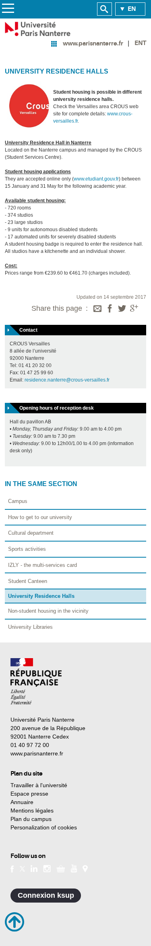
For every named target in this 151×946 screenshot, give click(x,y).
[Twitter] (122, 309)
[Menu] (8, 9)
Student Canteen (27, 581)
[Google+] (134, 309)
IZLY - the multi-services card (42, 565)
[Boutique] (60, 868)
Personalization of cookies (43, 827)
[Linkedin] (34, 868)
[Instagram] (47, 868)
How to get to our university (40, 517)
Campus (17, 501)
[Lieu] (85, 868)
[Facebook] (110, 309)
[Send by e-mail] (97, 309)
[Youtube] (74, 868)
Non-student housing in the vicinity (48, 611)
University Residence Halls (41, 596)
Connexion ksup (46, 895)
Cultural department (31, 533)
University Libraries (30, 627)
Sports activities (27, 549)
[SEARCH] (104, 9)
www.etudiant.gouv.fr (96, 179)
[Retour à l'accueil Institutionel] (36, 681)
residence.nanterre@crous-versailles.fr (67, 380)
